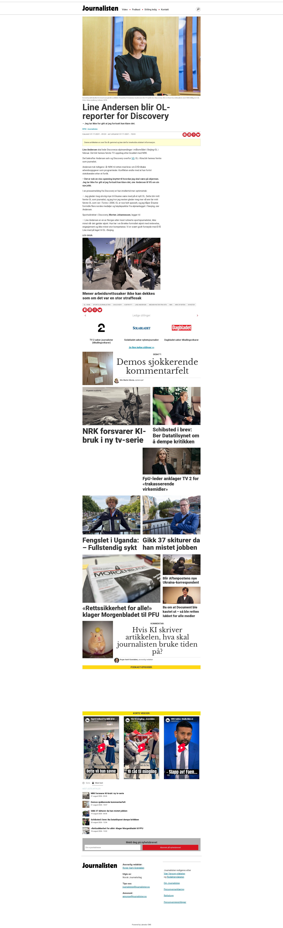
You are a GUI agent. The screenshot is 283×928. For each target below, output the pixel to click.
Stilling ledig (150, 9)
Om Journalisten (172, 883)
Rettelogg (169, 895)
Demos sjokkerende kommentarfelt (108, 802)
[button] (85, 315)
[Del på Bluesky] (198, 134)
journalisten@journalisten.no (136, 887)
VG (133, 158)
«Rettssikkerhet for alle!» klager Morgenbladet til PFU (117, 828)
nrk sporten (180, 305)
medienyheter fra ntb (158, 305)
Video (125, 9)
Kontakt (165, 9)
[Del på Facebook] (185, 134)
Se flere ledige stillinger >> (141, 347)
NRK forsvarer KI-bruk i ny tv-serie (107, 793)
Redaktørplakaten (175, 877)
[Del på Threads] (194, 134)
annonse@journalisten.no (135, 896)
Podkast (136, 9)
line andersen (140, 305)
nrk (170, 305)
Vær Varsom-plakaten (174, 873)
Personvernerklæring (174, 889)
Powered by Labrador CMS (141, 925)
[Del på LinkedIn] (189, 134)
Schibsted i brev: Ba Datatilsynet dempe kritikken (115, 819)
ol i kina (87, 305)
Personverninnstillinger (175, 902)
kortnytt (128, 305)
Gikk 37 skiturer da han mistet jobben (109, 811)
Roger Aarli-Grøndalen (133, 868)
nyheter (191, 305)
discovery (117, 305)
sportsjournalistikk (102, 305)
